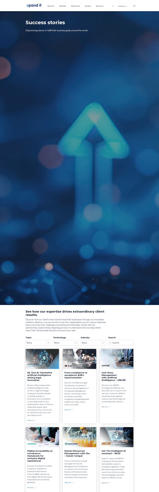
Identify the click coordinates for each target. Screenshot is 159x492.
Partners (62, 6)
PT (134, 6)
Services (50, 6)
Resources (75, 6)
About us (99, 6)
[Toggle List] (48, 342)
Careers (88, 6)
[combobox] (36, 342)
